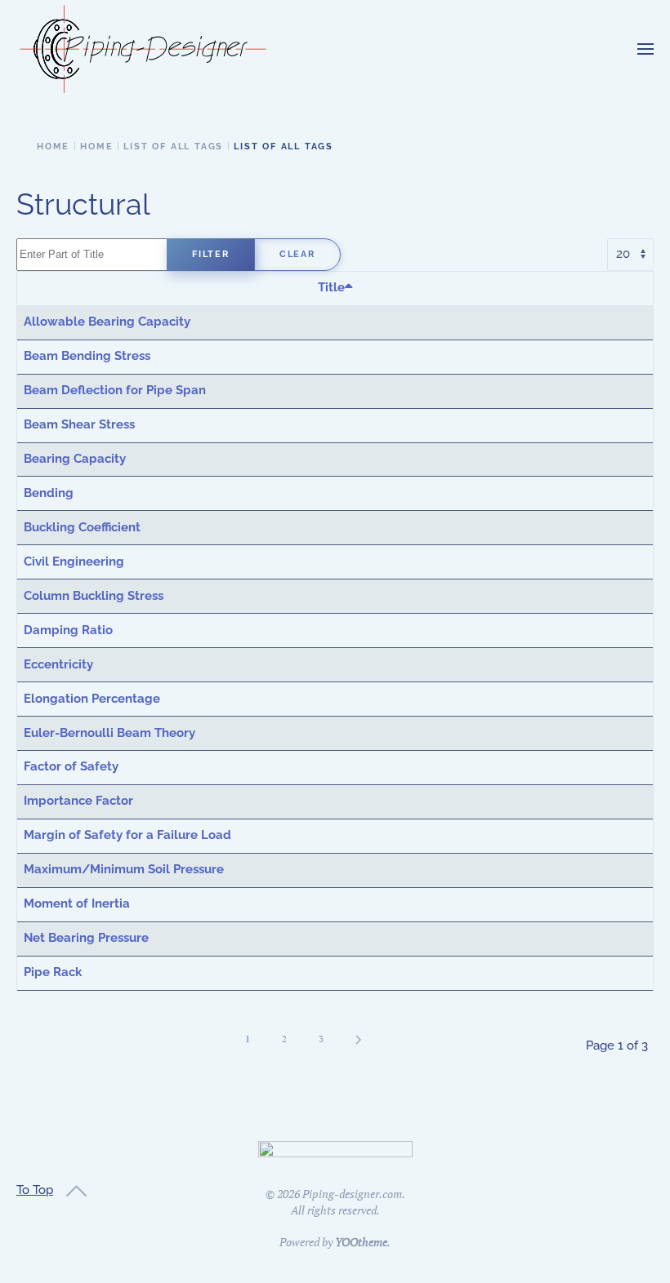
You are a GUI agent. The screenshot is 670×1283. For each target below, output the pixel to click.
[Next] (358, 1040)
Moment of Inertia (77, 903)
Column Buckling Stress (93, 595)
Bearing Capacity (75, 458)
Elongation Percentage (92, 698)
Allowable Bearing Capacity (107, 321)
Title (331, 287)
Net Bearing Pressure (86, 937)
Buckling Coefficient (82, 527)
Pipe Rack (53, 972)
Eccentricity (58, 664)
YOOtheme (361, 1242)
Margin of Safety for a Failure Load (127, 835)
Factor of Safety (71, 766)
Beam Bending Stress (87, 355)
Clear (297, 254)
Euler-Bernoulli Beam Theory (109, 733)
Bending (49, 493)
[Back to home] (143, 49)
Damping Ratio (68, 630)
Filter (211, 254)
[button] (645, 49)
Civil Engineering (74, 561)
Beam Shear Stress (79, 424)
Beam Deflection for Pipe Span (115, 390)
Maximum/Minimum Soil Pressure (124, 869)
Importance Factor (78, 800)
